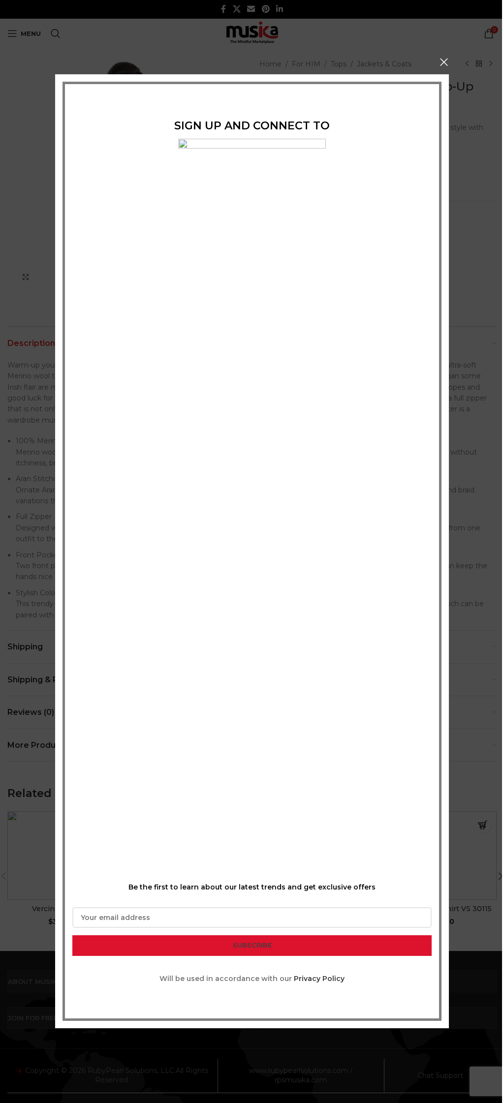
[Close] (444, 62)
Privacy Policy (319, 978)
